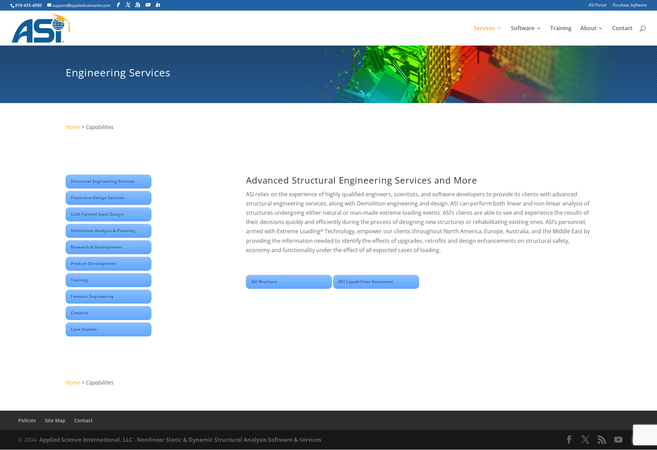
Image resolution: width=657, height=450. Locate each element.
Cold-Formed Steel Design (97, 214)
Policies (27, 420)
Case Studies (84, 329)
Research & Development (96, 247)
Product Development (93, 263)
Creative (79, 313)
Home (73, 127)
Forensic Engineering (92, 296)
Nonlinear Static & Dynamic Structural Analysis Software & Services (229, 439)
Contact (622, 29)
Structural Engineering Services (103, 181)
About (588, 29)
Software (522, 29)
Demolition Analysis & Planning (103, 231)
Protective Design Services (98, 198)
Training (560, 29)
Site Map (55, 420)
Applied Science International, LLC (85, 439)
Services (484, 29)
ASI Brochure (264, 282)
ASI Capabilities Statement (365, 282)
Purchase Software (630, 5)
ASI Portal (597, 5)
